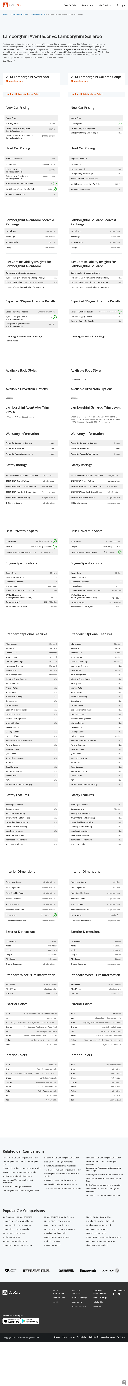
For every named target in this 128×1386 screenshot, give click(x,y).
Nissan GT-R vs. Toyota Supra (57, 1221)
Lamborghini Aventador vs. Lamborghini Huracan (20, 1162)
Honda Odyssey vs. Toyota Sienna (17, 1245)
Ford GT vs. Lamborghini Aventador (59, 1162)
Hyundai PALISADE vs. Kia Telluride (101, 1221)
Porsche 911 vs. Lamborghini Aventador (61, 1158)
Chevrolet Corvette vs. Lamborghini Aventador (101, 1162)
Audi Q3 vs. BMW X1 (52, 1241)
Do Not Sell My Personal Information (102, 1337)
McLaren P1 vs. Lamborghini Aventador (20, 1172)
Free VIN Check (59, 1298)
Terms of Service (68, 1337)
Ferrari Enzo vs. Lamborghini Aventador (103, 1158)
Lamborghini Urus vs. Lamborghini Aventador (18, 1181)
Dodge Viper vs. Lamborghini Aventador (103, 1185)
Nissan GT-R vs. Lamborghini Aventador (20, 1158)
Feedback (97, 1306)
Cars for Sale (70, 5)
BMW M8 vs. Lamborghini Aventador (60, 1180)
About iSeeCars (99, 1293)
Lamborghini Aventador (18, 14)
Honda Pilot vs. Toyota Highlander (18, 1221)
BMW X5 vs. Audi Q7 (52, 1245)
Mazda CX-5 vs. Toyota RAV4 (98, 1217)
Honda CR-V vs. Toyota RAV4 (56, 1237)
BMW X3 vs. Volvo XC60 (96, 1233)
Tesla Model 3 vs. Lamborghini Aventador (62, 1170)
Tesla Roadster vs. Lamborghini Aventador (63, 1188)
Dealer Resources (79, 1306)
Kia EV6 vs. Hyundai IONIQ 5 (15, 1241)
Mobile (56, 1302)
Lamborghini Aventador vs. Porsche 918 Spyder (61, 1174)
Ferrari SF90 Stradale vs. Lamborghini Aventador (102, 1190)
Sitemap (57, 1337)
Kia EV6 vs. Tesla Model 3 (97, 1245)
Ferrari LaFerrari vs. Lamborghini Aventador (22, 1168)
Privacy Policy (81, 1337)
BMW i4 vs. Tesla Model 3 (55, 1233)
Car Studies (76, 1293)
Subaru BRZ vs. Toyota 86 (14, 1233)
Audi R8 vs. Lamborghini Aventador (18, 1186)
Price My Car (77, 1302)
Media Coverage (100, 1298)
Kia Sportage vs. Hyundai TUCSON (17, 1217)
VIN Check (103, 5)
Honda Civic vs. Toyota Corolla (16, 1229)
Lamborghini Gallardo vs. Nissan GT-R (61, 1184)
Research (86, 5)
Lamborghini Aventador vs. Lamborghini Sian (103, 1179)
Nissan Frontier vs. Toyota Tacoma (59, 1229)
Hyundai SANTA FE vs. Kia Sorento (59, 1217)
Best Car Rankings (79, 1298)
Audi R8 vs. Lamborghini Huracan (100, 1241)
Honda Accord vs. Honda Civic (99, 1225)
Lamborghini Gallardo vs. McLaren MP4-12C (105, 1174)
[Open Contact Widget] (124, 1382)
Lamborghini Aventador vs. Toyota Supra (21, 1190)
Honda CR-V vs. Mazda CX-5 (56, 1225)
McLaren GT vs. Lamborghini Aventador (103, 1195)
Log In (122, 5)
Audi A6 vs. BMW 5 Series (96, 1229)
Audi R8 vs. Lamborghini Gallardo (17, 1176)
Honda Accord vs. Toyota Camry (17, 1225)
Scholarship (98, 1302)
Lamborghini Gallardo (38, 14)
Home (5, 14)
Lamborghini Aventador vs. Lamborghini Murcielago (103, 1169)
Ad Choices (121, 1337)
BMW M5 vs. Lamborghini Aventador (60, 1166)
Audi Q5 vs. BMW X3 (11, 1237)
